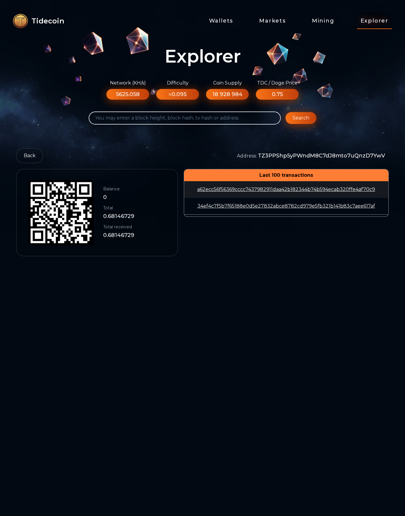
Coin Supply (227, 83)
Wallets (221, 20)
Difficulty (178, 83)
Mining (323, 20)
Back (30, 155)
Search (301, 118)
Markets (272, 20)
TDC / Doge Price (277, 83)
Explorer (374, 20)
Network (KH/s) (128, 83)
